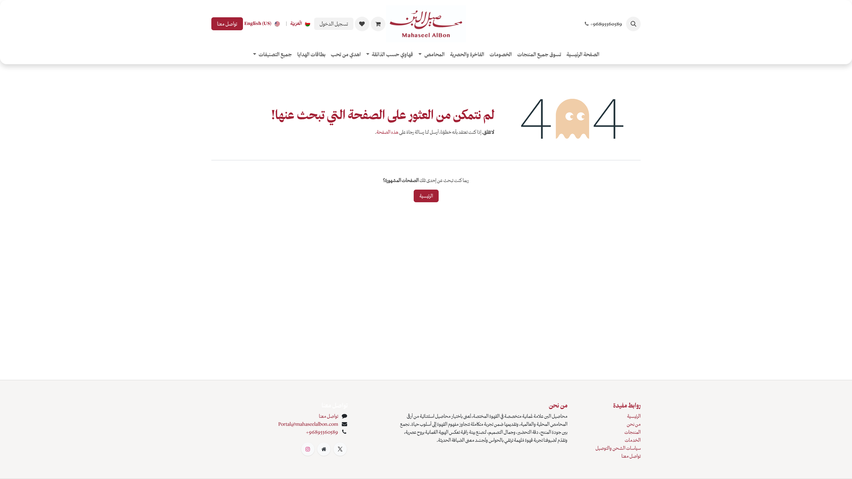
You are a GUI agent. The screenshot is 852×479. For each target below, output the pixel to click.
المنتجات (632, 432)
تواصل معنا (227, 24)
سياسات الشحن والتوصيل (618, 448)
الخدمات (633, 440)
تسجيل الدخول (334, 24)
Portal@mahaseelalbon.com (308, 424)
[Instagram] (308, 449)
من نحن (634, 424)
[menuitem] (301, 24)
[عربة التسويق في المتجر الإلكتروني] (378, 24)
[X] (340, 449)
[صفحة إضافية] (323, 449)
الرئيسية (426, 196)
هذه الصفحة (387, 132)
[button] (633, 24)
